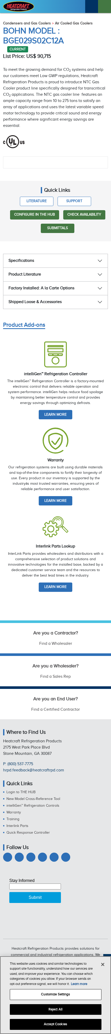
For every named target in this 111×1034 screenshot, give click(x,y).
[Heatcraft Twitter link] (19, 857)
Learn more (55, 415)
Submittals (57, 228)
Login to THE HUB (21, 792)
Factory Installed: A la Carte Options (41, 288)
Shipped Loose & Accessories (35, 301)
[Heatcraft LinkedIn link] (30, 857)
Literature (37, 201)
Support (74, 201)
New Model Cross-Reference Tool (33, 799)
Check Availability (84, 215)
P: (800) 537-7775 (18, 764)
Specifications (21, 260)
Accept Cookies (55, 1024)
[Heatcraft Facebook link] (7, 857)
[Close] (102, 964)
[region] (55, 995)
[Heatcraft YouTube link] (54, 857)
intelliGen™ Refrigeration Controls (32, 806)
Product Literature (25, 274)
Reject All (55, 1009)
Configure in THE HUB (34, 215)
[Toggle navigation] (104, 6)
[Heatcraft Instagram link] (42, 857)
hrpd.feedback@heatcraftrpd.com (33, 770)
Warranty (13, 812)
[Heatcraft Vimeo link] (65, 857)
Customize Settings (55, 994)
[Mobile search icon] (91, 6)
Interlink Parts (17, 826)
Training (12, 819)
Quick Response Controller (28, 833)
